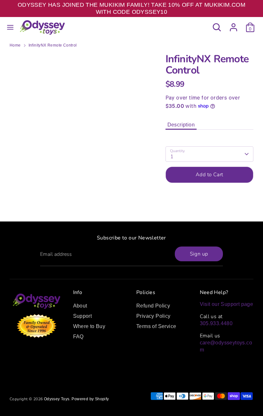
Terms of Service (156, 326)
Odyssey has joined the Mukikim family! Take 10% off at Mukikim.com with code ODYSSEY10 (131, 8)
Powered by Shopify (90, 399)
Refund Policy (153, 305)
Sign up (199, 253)
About (80, 305)
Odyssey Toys (57, 399)
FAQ (78, 336)
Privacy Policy (153, 316)
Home (15, 45)
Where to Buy (89, 326)
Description (181, 124)
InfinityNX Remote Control (53, 45)
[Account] (233, 24)
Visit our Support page (226, 304)
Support (82, 316)
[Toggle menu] (10, 27)
